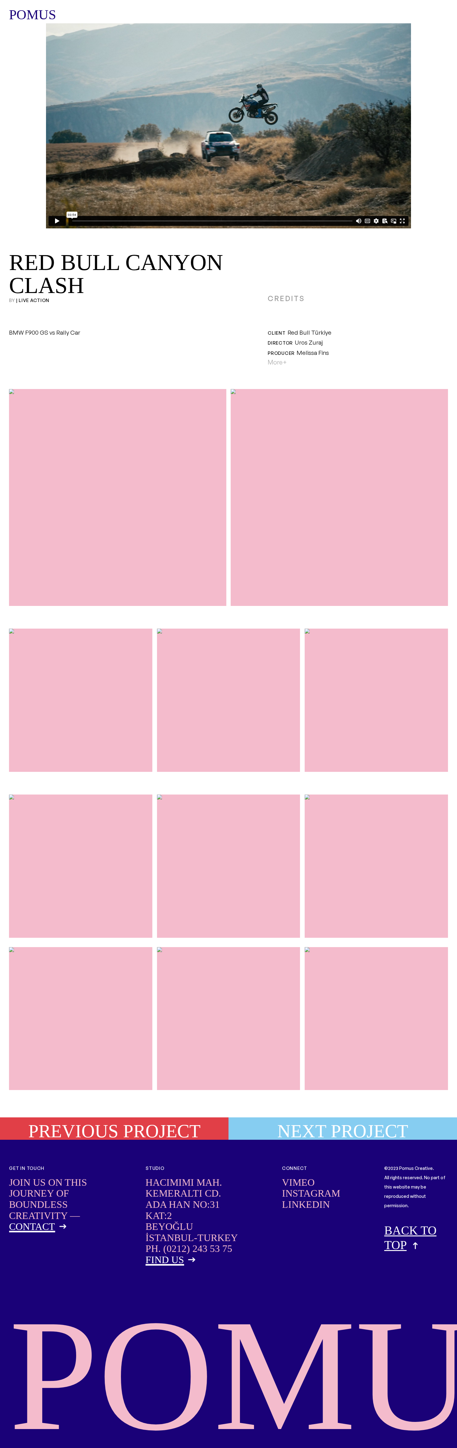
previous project (114, 1130)
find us (164, 1259)
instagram (311, 1193)
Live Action (34, 300)
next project (342, 1130)
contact (32, 1226)
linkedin (306, 1204)
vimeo (298, 1182)
